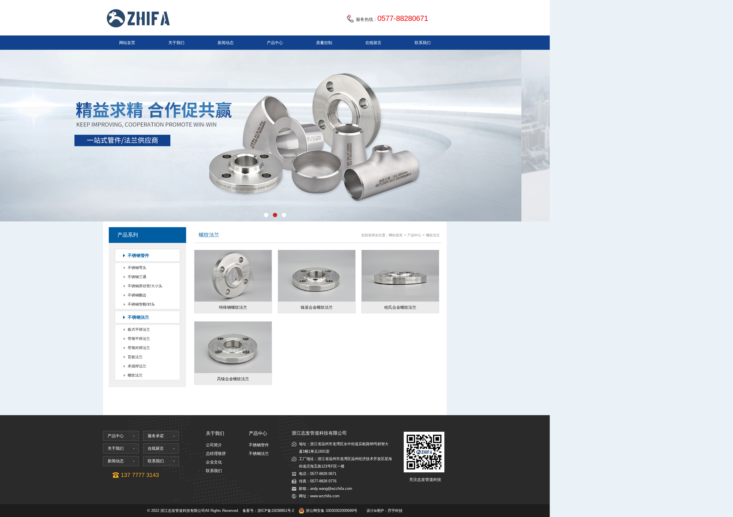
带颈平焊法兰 (139, 338)
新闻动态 (226, 42)
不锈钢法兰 (138, 317)
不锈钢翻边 (137, 295)
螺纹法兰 (135, 375)
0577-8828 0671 (323, 474)
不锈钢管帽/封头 (141, 304)
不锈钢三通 (137, 277)
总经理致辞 (216, 453)
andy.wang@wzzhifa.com (331, 488)
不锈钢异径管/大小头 (145, 286)
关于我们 (176, 42)
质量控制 (324, 42)
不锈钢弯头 (137, 268)
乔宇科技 (395, 510)
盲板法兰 (135, 357)
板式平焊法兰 (139, 329)
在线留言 (373, 42)
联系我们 (423, 42)
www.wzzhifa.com (325, 496)
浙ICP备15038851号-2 (275, 510)
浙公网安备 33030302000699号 (331, 510)
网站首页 (127, 42)
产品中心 (275, 42)
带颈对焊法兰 (139, 348)
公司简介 (214, 445)
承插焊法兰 (137, 366)
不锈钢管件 (138, 255)
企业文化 (214, 462)
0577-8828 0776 (323, 481)
